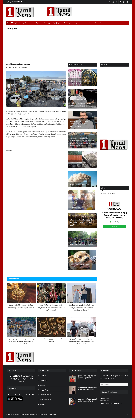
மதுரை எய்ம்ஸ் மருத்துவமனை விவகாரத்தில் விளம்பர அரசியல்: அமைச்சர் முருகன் (79, 123)
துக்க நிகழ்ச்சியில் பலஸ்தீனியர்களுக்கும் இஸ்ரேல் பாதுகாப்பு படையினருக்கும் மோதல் (82, 222)
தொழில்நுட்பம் (57, 23)
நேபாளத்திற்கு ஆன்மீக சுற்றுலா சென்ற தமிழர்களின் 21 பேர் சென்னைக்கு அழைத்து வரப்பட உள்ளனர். (51, 307)
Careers (42, 385)
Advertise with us (45, 399)
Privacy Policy (44, 390)
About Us (42, 376)
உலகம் (31, 23)
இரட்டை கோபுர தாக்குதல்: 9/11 (79, 184)
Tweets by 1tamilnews (107, 193)
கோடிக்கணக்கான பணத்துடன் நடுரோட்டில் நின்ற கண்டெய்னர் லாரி (80, 164)
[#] (114, 144)
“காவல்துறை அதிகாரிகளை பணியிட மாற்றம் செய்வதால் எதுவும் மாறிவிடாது (81, 104)
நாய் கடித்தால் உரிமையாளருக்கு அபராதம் (79, 266)
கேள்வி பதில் (68, 23)
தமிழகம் (17, 23)
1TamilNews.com (19, 414)
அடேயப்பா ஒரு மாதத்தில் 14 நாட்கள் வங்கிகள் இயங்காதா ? (81, 82)
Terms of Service (45, 395)
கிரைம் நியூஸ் (47, 23)
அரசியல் (38, 23)
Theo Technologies (50, 414)
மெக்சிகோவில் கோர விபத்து (18, 64)
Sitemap (42, 404)
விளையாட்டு (97, 23)
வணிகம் (89, 23)
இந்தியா (25, 23)
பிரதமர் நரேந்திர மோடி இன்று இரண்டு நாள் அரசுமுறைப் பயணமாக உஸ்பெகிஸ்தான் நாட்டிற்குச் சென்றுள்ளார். (81, 307)
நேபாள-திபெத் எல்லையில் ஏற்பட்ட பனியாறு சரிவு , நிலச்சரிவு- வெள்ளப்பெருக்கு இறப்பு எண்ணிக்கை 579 (21, 341)
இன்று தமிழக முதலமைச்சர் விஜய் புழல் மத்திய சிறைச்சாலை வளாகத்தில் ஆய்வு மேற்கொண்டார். (81, 341)
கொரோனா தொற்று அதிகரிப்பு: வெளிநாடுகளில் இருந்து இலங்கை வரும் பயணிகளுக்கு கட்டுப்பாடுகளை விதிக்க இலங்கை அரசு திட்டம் (82, 141)
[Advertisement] (67, 46)
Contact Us (43, 380)
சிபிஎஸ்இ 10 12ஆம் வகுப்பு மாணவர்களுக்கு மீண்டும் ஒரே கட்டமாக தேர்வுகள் (79, 205)
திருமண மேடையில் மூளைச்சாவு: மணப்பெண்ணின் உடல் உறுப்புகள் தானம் (81, 243)
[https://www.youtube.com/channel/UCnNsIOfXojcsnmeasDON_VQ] (87, 11)
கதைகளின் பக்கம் (79, 23)
